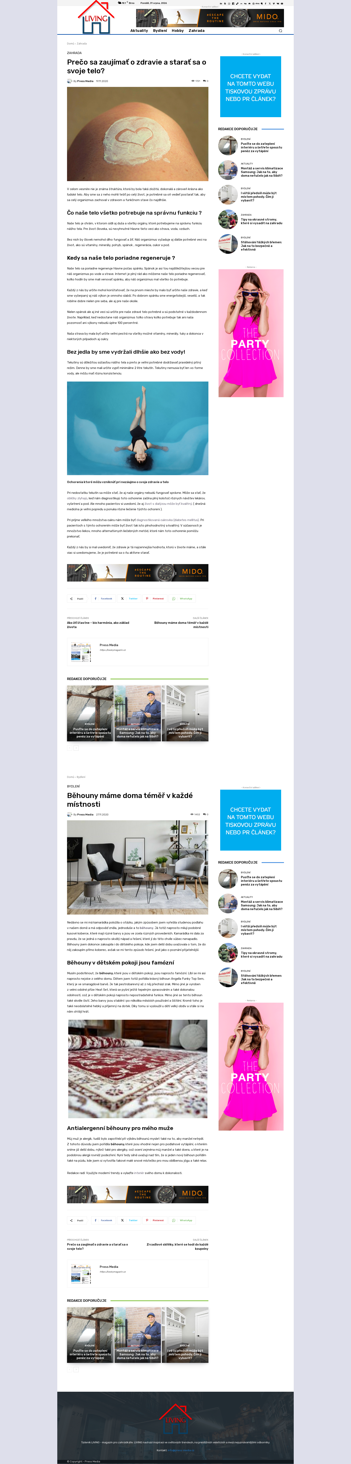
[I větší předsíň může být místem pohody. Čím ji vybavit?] (185, 713)
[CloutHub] (229, 3)
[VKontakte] (278, 3)
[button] (280, 30)
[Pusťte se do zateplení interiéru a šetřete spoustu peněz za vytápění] (90, 713)
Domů (70, 43)
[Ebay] (258, 3)
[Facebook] (266, 3)
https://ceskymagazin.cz (113, 650)
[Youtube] (282, 3)
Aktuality (137, 724)
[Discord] (249, 3)
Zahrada (82, 43)
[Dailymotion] (233, 3)
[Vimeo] (274, 3)
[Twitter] (270, 3)
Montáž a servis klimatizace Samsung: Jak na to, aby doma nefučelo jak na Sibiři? (138, 732)
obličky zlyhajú (77, 498)
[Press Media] (70, 81)
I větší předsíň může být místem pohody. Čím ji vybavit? (185, 732)
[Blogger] (225, 3)
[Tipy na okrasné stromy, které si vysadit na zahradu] (228, 219)
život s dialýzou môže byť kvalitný (168, 504)
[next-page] (76, 748)
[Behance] (221, 3)
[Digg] (245, 3)
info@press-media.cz (181, 1450)
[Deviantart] (241, 3)
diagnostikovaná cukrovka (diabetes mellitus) (167, 520)
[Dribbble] (253, 3)
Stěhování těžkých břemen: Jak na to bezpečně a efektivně (261, 245)
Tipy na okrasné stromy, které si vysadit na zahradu (261, 221)
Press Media (85, 81)
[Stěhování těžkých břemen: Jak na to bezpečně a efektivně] (228, 244)
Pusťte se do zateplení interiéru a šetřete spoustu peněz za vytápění (90, 732)
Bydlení (89, 724)
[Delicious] (237, 3)
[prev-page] (69, 748)
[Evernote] (262, 3)
